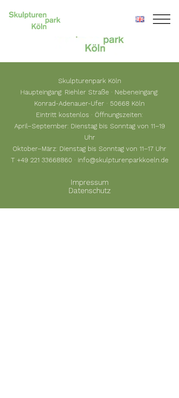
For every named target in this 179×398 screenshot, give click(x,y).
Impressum (89, 182)
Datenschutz (89, 190)
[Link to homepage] (35, 19)
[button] (15, 382)
